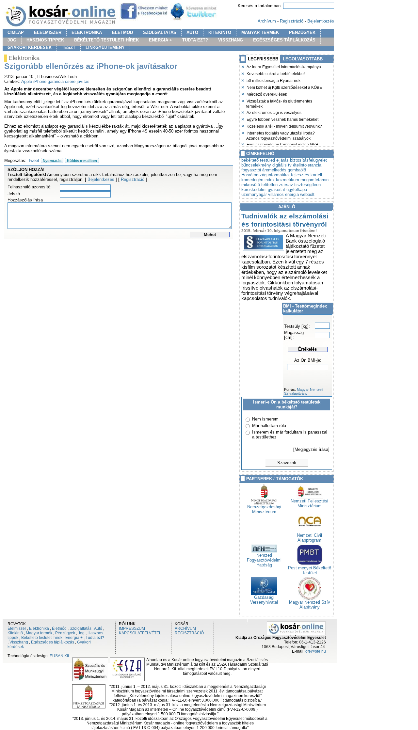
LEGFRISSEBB (263, 58)
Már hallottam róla (269, 425)
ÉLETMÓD (122, 32)
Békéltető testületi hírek (41, 637)
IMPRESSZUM (132, 628)
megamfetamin (314, 179)
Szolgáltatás (80, 628)
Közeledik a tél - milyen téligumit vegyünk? (284, 125)
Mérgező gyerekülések (266, 93)
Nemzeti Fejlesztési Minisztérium (309, 503)
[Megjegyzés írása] (311, 449)
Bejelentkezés (320, 21)
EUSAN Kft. (60, 656)
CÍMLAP (16, 32)
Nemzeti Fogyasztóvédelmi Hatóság (264, 560)
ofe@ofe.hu (315, 651)
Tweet (33, 160)
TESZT (68, 47)
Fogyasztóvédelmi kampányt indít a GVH (282, 144)
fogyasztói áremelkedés (263, 169)
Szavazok (286, 462)
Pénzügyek (65, 633)
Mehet (210, 234)
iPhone (39, 81)
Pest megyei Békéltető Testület (309, 570)
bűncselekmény (256, 165)
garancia (56, 81)
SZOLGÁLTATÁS (159, 32)
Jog (81, 633)
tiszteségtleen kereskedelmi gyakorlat (281, 187)
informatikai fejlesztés (288, 174)
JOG (12, 40)
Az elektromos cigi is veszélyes (273, 112)
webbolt (307, 194)
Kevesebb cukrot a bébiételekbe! (275, 73)
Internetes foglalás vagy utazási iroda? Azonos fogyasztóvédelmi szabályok (280, 135)
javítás (83, 81)
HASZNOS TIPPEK (45, 40)
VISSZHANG (230, 40)
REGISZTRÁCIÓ (189, 633)
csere (70, 81)
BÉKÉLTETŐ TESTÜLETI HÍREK (106, 40)
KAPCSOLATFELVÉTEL (140, 633)
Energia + (74, 637)
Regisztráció (291, 21)
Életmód (59, 628)
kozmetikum (287, 179)
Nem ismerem (265, 419)
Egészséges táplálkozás (52, 642)
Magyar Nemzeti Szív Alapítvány (309, 605)
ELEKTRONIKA (87, 32)
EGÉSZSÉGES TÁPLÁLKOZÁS (284, 40)
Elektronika (39, 628)
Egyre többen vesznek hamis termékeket (282, 119)
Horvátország (253, 174)
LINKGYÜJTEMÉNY (105, 47)
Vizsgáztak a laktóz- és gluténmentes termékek (279, 103)
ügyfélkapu (296, 189)
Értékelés (307, 349)
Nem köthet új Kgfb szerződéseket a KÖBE (284, 87)
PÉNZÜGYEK (302, 32)
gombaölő (297, 169)
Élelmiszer (17, 628)
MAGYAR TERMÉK (260, 32)
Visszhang (18, 642)
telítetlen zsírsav (277, 184)
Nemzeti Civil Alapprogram (309, 538)
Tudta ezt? (95, 637)
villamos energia (283, 194)
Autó (98, 628)
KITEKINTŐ (219, 32)
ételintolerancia (307, 165)
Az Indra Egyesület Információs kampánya (283, 66)
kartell (316, 174)
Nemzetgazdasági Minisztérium (264, 509)
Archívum (267, 21)
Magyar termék (39, 633)
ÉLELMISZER (47, 32)
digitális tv (282, 165)
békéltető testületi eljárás (265, 160)
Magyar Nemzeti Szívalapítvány (303, 391)
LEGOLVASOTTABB (303, 58)
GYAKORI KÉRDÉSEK (30, 47)
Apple (26, 81)
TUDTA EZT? (195, 40)
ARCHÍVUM (185, 628)
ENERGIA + (160, 40)
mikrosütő (250, 184)
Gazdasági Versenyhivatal (264, 600)
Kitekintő (15, 633)
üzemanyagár (254, 194)
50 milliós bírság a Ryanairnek (273, 80)
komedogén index (258, 179)
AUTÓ (192, 32)
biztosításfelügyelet (308, 160)
